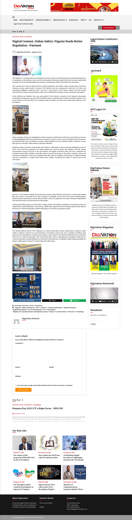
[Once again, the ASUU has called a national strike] (49, 443)
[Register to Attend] (104, 188)
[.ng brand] (104, 88)
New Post (15, 36)
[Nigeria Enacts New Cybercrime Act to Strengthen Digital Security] (49, 472)
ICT (44, 310)
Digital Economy (69, 307)
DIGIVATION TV (73, 20)
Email (51, 367)
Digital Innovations (19, 310)
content (43, 307)
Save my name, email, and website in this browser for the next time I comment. (45, 385)
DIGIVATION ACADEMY (42, 20)
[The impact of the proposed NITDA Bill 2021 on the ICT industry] (24, 443)
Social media (60, 312)
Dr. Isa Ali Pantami (34, 310)
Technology (37, 405)
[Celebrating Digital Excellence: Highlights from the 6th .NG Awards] (74, 443)
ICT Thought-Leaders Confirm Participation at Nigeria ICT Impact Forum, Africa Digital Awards (23, 487)
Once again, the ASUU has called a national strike (49, 456)
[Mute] (113, 62)
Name (18, 367)
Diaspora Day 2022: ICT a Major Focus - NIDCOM (37, 408)
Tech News (28, 36)
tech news (70, 312)
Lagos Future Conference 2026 (23, 24)
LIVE (90, 20)
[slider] (102, 61)
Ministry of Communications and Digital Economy (30, 312)
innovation (51, 310)
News (22, 36)
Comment (19, 343)
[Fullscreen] (116, 62)
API (37, 307)
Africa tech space (28, 307)
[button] (100, 28)
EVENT (83, 20)
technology (80, 312)
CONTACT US (98, 20)
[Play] (93, 62)
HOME (15, 20)
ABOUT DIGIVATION (26, 20)
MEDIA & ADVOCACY (59, 20)
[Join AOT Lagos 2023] (104, 127)
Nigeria (52, 312)
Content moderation (55, 307)
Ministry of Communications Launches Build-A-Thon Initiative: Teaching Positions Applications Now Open (73, 487)
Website (18, 376)
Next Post (16, 400)
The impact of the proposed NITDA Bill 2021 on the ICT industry (24, 457)
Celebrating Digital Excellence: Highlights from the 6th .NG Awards (73, 457)
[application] (104, 54)
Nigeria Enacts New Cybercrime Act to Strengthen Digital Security (46, 487)
